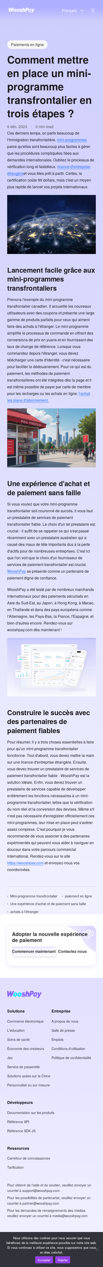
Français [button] (69, 10)
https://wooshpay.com (25, 863)
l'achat (84, 393)
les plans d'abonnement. (28, 400)
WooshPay (16, 571)
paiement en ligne (78, 896)
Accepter (44, 1260)
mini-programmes (72, 139)
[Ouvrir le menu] (93, 10)
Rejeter (63, 1260)
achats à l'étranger (24, 911)
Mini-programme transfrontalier (33, 896)
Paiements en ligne (27, 44)
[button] (34, 951)
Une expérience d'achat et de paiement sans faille (48, 903)
